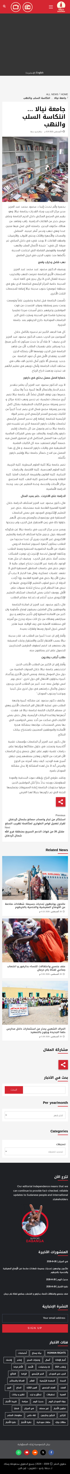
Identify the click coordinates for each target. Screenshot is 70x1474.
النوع (9, 1388)
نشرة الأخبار (26, 1422)
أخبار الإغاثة (60, 1360)
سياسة (25, 1401)
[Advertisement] (35, 35)
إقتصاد (9, 1360)
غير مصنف (44, 1408)
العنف (63, 1388)
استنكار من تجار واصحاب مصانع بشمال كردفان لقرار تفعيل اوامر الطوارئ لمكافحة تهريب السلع (35, 819)
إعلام (19, 1360)
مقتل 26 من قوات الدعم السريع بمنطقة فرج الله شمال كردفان (34, 831)
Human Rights (56, 1353)
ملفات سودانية (43, 1422)
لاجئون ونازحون (48, 1415)
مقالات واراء (60, 1422)
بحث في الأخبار (56, 1077)
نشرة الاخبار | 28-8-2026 (57, 1287)
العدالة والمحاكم (17, 1381)
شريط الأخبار (11, 1401)
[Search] (4, 6)
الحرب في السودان (57, 1374)
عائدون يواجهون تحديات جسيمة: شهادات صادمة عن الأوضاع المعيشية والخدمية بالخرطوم (35, 906)
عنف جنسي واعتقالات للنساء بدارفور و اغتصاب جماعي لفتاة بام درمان (36, 968)
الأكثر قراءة (18, 1367)
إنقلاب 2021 (60, 1367)
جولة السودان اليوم (57, 1401)
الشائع (13, 1374)
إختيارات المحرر (33, 1360)
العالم (32, 1381)
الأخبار (30, 1367)
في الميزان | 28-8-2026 (57, 1261)
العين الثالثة (32, 1388)
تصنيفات (60, 1144)
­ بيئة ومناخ (37, 1353)
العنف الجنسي (48, 1388)
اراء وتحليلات (44, 1367)
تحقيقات (51, 1395)
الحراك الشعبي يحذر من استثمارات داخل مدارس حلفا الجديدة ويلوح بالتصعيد (35, 1030)
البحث (14, 1090)
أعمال (47, 1360)
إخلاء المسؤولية (25, 1444)
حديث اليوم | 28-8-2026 (57, 1280)
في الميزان (29, 1408)
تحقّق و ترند (35, 1395)
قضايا (16, 1408)
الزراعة (24, 1374)
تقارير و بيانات (18, 1395)
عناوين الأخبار (60, 1408)
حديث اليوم (38, 1401)
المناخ (18, 1388)
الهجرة (63, 1395)
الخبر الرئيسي (38, 1374)
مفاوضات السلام (14, 1415)
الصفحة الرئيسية (47, 1381)
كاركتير (63, 1415)
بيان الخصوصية (42, 1444)
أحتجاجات (22, 1353)
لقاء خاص (31, 1415)
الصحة (63, 1381)
